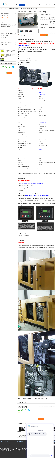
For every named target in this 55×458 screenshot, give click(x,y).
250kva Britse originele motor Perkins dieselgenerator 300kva (9, 55)
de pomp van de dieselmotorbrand (7, 33)
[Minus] (51, 426)
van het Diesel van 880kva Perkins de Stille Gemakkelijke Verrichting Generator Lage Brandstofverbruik (24, 445)
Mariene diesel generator (5, 24)
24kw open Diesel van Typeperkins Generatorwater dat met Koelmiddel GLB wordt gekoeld (22, 435)
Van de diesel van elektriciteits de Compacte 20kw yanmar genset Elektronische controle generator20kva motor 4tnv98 (8, 453)
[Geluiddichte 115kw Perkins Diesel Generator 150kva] (2, 51)
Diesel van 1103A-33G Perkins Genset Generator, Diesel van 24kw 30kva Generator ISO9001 (24, 452)
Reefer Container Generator (6, 28)
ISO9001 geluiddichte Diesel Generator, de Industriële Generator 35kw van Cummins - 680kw (7, 449)
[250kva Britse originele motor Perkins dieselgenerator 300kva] (2, 55)
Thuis (17, 4)
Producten (22, 4)
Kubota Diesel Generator (5, 31)
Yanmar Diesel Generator (5, 26)
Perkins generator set (33, 398)
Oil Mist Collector (4, 44)
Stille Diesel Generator (5, 37)
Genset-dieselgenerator (5, 13)
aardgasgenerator (4, 22)
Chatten (44, 35)
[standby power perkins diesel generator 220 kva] (28, 20)
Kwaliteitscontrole (41, 4)
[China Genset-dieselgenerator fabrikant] (5, 4)
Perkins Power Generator (42, 398)
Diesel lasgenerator (4, 15)
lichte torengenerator (4, 35)
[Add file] (28, 455)
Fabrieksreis (33, 4)
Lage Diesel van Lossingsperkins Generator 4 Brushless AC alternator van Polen (23, 449)
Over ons (28, 4)
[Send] (52, 455)
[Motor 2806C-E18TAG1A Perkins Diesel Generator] (2, 59)
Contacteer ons (49, 4)
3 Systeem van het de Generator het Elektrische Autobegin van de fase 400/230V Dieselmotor (7, 445)
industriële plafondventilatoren (6, 42)
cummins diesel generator (5, 19)
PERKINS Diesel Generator (14, 8)
